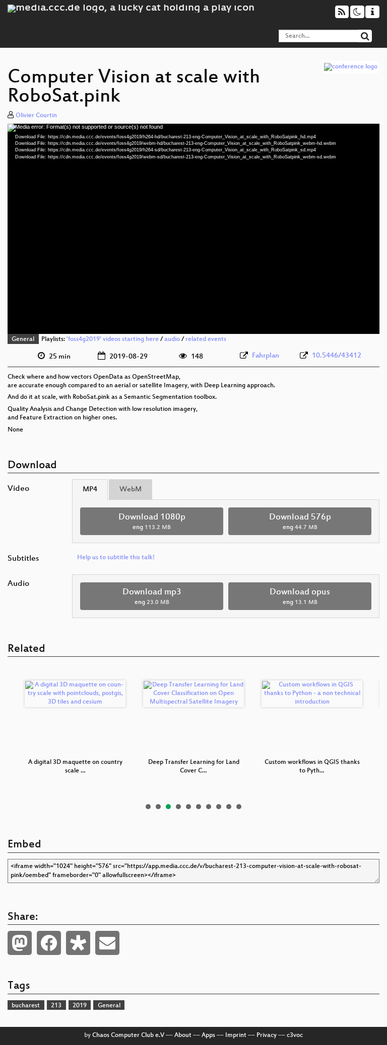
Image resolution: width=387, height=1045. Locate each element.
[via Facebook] (49, 943)
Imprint (235, 1035)
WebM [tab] (130, 489)
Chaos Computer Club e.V (128, 1035)
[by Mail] (107, 943)
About (182, 1035)
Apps (208, 1035)
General (23, 339)
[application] (193, 229)
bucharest (26, 1005)
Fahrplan (265, 356)
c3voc (295, 1035)
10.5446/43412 (336, 356)
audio (172, 339)
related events (205, 339)
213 (56, 1005)
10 (238, 806)
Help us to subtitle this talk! (116, 557)
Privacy (266, 1035)
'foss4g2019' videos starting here (113, 339)
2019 (80, 1005)
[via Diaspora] (78, 943)
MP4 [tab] (90, 489)
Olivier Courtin (36, 115)
